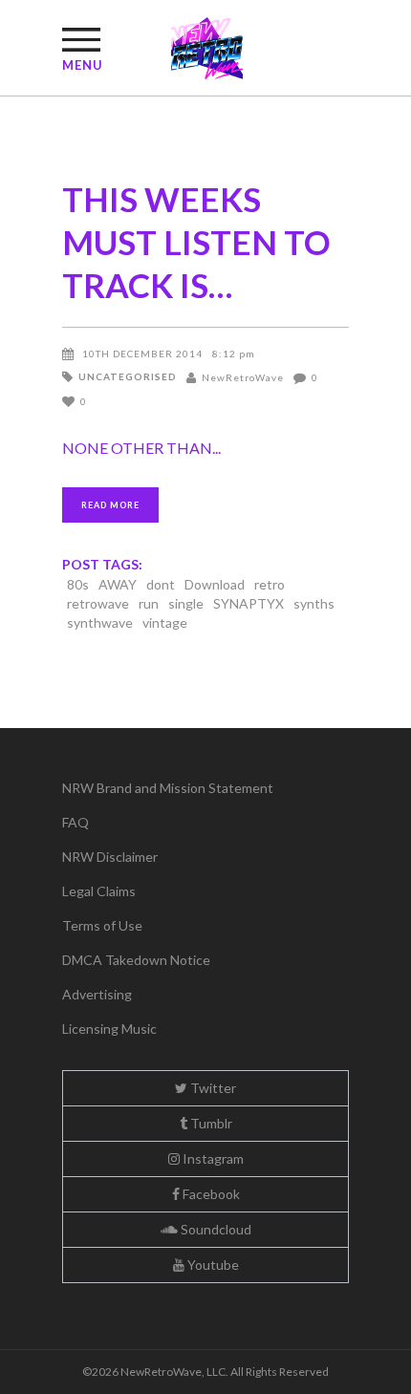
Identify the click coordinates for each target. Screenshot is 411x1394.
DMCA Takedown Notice (136, 960)
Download (214, 584)
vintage (164, 622)
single (186, 603)
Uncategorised (127, 376)
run (149, 603)
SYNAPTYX (248, 603)
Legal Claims (99, 891)
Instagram (212, 1158)
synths (314, 603)
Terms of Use (102, 925)
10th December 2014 (142, 353)
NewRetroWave (243, 377)
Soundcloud (214, 1229)
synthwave (100, 622)
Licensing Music (109, 1028)
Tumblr (209, 1123)
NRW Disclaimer (110, 856)
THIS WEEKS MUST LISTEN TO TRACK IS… (196, 242)
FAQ (75, 822)
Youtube (211, 1264)
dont (160, 584)
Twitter (211, 1088)
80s (78, 584)
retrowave (98, 603)
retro (269, 584)
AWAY (117, 584)
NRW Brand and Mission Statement (167, 788)
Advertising (97, 994)
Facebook (210, 1194)
